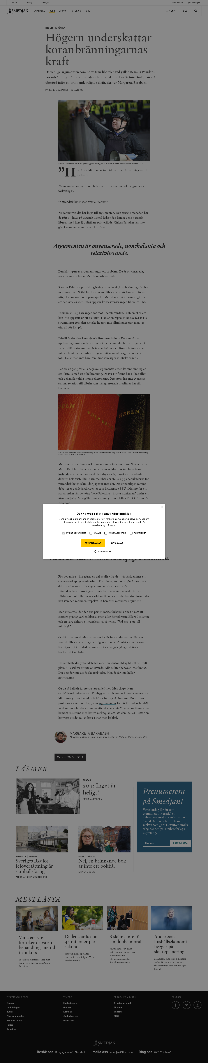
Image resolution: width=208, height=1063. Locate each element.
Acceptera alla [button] (93, 543)
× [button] (161, 507)
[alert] (104, 531)
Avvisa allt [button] (117, 543)
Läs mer (111, 525)
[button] (104, 551)
